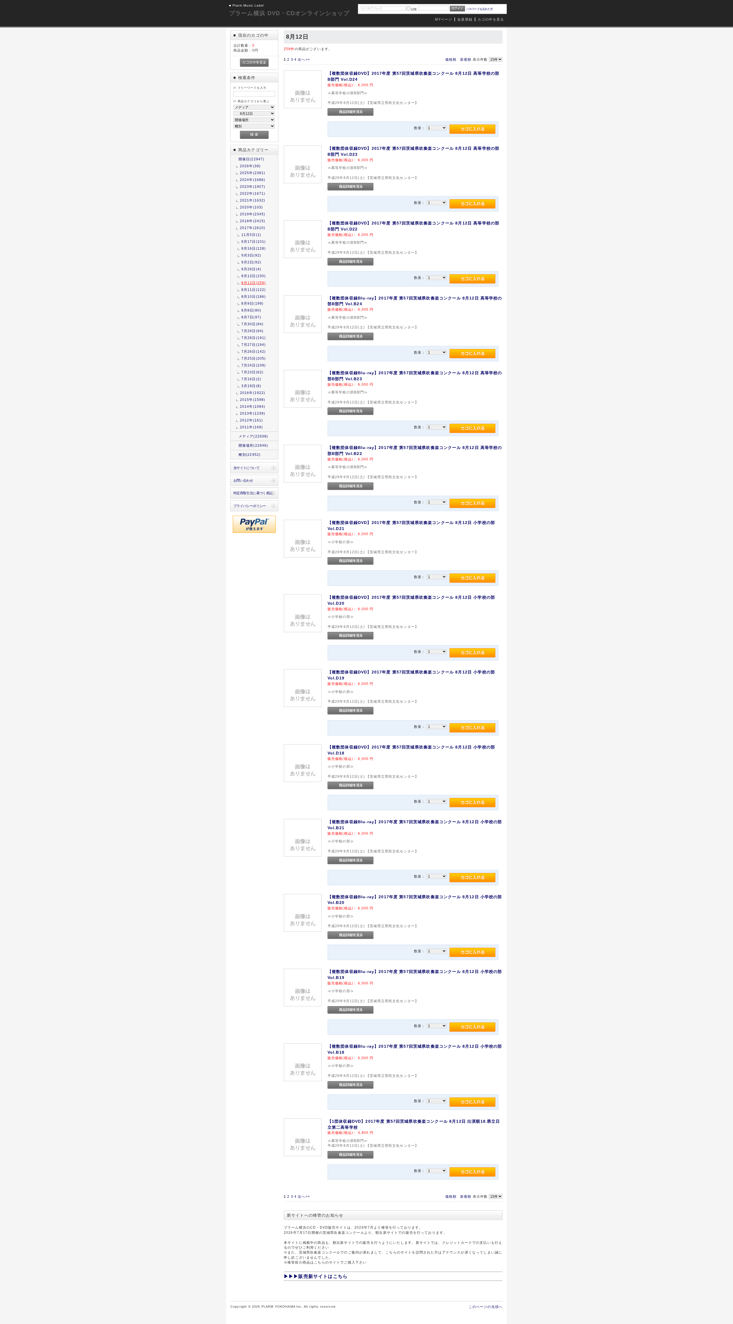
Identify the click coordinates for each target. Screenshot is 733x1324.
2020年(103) (251, 207)
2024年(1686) (252, 180)
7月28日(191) (253, 338)
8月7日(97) (251, 317)
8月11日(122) (253, 289)
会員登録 (464, 19)
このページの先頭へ (486, 1307)
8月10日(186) (253, 296)
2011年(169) (251, 427)
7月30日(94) (252, 324)
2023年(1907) (252, 186)
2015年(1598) (252, 399)
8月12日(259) (253, 283)
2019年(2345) (252, 214)
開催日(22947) (252, 159)
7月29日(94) (252, 331)
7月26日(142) (253, 351)
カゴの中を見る (491, 19)
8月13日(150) (253, 276)
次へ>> (304, 59)
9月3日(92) (251, 255)
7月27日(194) (253, 344)
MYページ (443, 19)
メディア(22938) (253, 436)
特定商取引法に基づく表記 (253, 493)
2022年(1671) (252, 193)
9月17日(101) (253, 241)
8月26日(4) (251, 269)
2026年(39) (250, 166)
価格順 (450, 59)
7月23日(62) (252, 372)
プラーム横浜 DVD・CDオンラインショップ (289, 13)
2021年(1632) (252, 200)
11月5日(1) (251, 235)
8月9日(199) (252, 303)
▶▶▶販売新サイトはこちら (316, 1276)
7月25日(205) (253, 358)
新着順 (465, 59)
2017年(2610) (252, 228)
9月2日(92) (251, 262)
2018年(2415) (252, 221)
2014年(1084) (252, 406)
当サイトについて (246, 468)
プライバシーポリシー (249, 506)
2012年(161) (251, 420)
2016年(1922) (252, 393)
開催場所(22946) (253, 445)
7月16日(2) (251, 379)
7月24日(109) (253, 365)
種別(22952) (250, 454)
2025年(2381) (252, 173)
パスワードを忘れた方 (479, 9)
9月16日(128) (253, 248)
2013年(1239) (252, 413)
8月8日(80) (251, 310)
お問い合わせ (243, 480)
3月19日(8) (251, 386)
